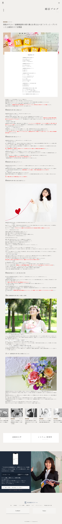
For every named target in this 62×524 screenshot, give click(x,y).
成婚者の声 (28, 505)
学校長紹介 (15, 505)
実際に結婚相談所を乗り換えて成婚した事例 (30, 88)
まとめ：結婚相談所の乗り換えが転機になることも (31, 94)
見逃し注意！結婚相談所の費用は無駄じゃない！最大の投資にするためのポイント (20, 269)
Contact (17, 511)
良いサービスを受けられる (27, 66)
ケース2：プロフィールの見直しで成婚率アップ (30, 90)
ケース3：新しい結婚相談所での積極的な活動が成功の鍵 (32, 91)
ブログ (33, 505)
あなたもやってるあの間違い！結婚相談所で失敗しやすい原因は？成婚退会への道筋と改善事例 (22, 267)
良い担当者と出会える (27, 65)
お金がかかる (25, 69)
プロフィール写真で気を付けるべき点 (29, 76)
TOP (11, 505)
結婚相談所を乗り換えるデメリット (28, 68)
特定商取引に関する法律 (48, 505)
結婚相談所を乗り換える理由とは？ (28, 57)
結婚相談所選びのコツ (26, 84)
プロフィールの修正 (26, 74)
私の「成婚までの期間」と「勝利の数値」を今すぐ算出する (12, 487)
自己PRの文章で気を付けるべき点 (28, 77)
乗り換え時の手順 (26, 85)
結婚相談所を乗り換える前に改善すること (29, 73)
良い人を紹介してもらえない (27, 59)
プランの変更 (25, 78)
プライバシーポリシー (39, 505)
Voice (44, 511)
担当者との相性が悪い (27, 60)
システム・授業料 (21, 505)
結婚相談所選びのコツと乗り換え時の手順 (29, 83)
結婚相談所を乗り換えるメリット (28, 63)
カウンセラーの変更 (26, 81)
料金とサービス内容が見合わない (28, 61)
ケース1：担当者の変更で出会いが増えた (29, 89)
